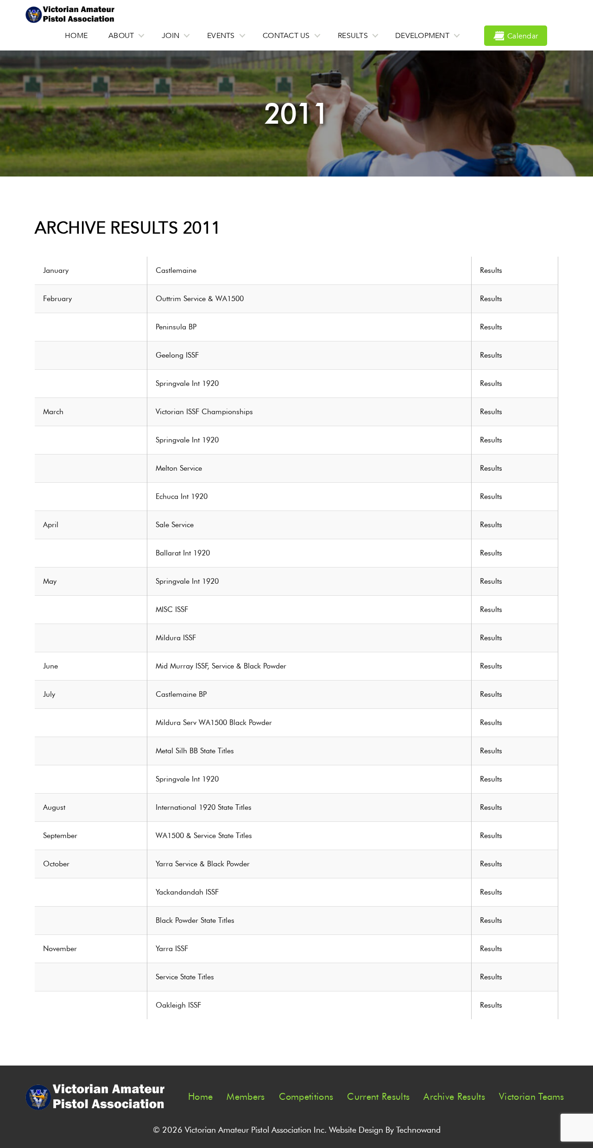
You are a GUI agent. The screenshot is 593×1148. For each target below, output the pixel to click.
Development (422, 36)
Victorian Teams (531, 1096)
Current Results (378, 1096)
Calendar (522, 36)
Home (76, 36)
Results (353, 36)
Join (170, 36)
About (121, 36)
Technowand (418, 1130)
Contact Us (286, 36)
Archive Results (454, 1096)
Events (221, 36)
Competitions (306, 1096)
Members (246, 1096)
